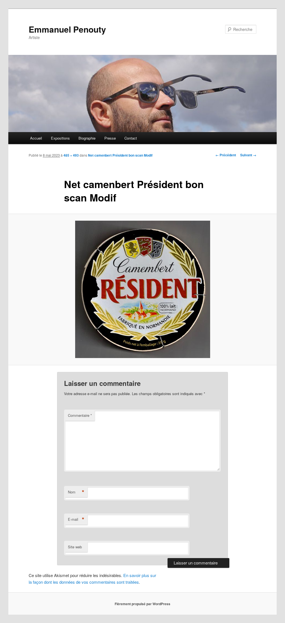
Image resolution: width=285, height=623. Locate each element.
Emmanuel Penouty (67, 29)
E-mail (76, 519)
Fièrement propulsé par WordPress (142, 603)
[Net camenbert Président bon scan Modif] (142, 289)
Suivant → (248, 154)
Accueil (36, 138)
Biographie (86, 138)
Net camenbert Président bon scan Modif (120, 155)
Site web (75, 546)
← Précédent (225, 154)
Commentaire (80, 415)
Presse (110, 138)
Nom (76, 492)
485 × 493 (71, 155)
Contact (130, 138)
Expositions (60, 138)
